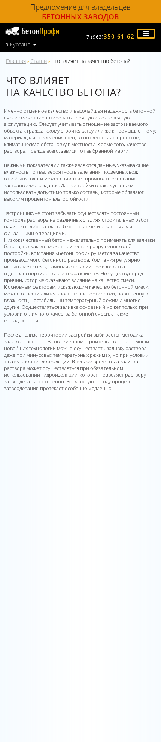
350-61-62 (108, 36)
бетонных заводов (80, 16)
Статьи (38, 60)
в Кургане (18, 44)
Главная (16, 60)
